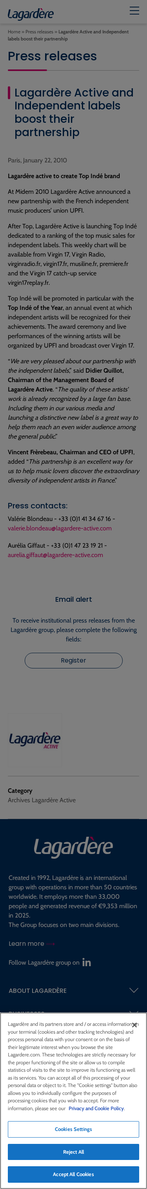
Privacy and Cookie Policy (96, 1108)
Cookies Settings (73, 1129)
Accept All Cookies (73, 1174)
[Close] (134, 1025)
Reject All (73, 1152)
